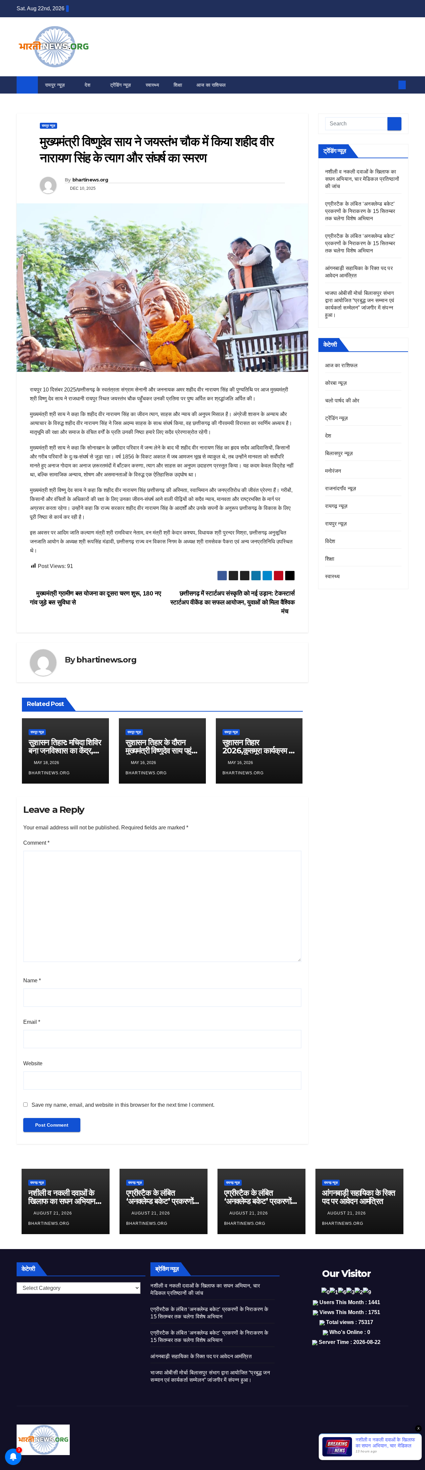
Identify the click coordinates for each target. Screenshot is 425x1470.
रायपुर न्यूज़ (56, 85)
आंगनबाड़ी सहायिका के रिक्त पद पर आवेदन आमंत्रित (358, 1197)
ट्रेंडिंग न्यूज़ (120, 85)
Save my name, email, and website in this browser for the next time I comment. (123, 1105)
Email (31, 1022)
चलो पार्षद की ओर (342, 400)
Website (32, 1063)
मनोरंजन (333, 471)
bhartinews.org (90, 180)
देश (88, 85)
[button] (391, 85)
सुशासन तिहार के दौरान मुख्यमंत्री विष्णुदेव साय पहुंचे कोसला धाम (161, 750)
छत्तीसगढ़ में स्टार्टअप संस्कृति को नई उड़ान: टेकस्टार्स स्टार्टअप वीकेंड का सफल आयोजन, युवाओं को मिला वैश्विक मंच (232, 602)
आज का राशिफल (211, 85)
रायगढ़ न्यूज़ (336, 506)
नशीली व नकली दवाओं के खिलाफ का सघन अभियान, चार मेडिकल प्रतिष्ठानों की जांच (362, 179)
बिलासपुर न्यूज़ (339, 453)
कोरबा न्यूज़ (336, 383)
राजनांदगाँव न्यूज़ (340, 488)
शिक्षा (178, 85)
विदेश (330, 541)
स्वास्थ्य (152, 85)
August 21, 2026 (53, 1213)
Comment (36, 843)
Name (32, 980)
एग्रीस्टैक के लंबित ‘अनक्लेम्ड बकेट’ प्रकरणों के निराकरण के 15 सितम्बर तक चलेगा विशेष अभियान (360, 211)
